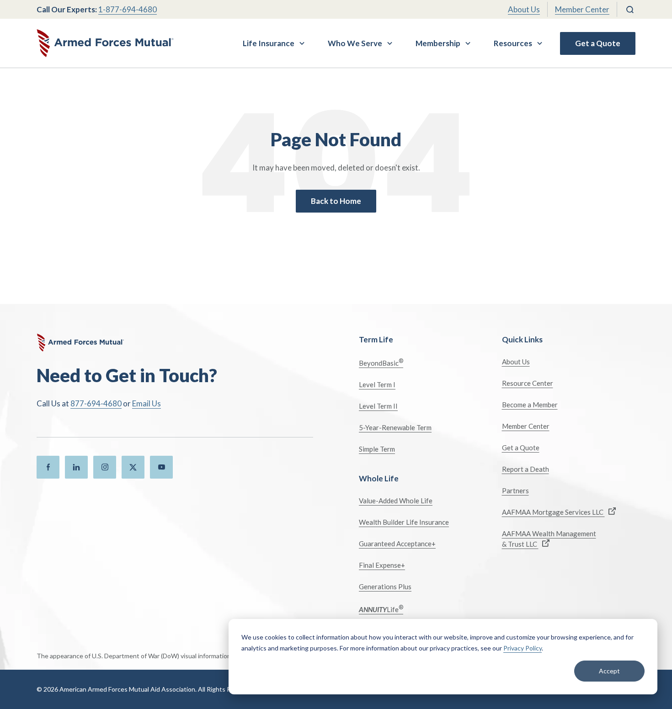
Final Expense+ (382, 565)
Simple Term (377, 449)
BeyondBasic (381, 362)
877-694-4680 (96, 403)
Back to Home (336, 201)
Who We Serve (355, 43)
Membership (438, 43)
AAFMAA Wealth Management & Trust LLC (549, 538)
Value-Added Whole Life (395, 500)
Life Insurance (268, 43)
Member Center (582, 9)
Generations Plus (385, 586)
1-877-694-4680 (127, 9)
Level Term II (378, 406)
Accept (609, 671)
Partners (515, 490)
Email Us (146, 403)
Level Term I (377, 384)
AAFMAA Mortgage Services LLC (553, 512)
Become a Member (530, 404)
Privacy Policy (522, 648)
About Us (524, 9)
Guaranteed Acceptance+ (397, 543)
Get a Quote (597, 43)
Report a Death (525, 469)
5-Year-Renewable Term (395, 427)
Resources (513, 43)
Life (381, 608)
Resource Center (527, 383)
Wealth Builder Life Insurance (404, 522)
